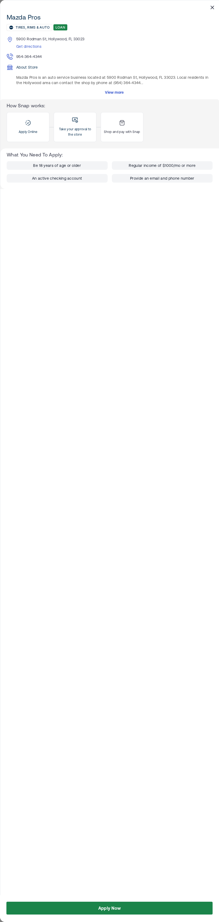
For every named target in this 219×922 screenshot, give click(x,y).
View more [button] (114, 92)
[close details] (212, 7)
